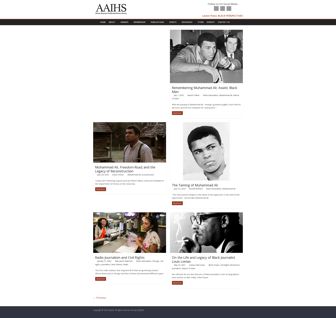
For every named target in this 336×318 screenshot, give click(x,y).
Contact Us (224, 22)
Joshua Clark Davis (197, 265)
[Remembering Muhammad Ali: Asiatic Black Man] (206, 31)
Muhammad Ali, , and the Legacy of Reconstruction (125, 169)
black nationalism (210, 95)
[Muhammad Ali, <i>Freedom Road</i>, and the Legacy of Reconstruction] (129, 123)
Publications (157, 22)
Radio (125, 264)
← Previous (99, 297)
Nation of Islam (188, 268)
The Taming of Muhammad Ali (195, 185)
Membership (139, 22)
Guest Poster (118, 174)
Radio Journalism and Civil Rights (120, 257)
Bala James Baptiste (124, 261)
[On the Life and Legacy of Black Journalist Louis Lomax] (206, 213)
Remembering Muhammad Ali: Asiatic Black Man (204, 89)
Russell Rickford (196, 188)
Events (172, 22)
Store (201, 22)
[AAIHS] (110, 4)
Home (103, 22)
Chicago (155, 261)
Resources (187, 22)
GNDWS (140, 310)
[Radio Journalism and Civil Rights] (129, 213)
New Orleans (116, 264)
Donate (211, 22)
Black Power (214, 265)
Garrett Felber (193, 95)
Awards (124, 22)
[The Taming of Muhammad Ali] (206, 123)
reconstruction (147, 174)
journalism (105, 264)
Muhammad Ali (225, 95)
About (112, 22)
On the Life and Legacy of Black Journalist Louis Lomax (203, 259)
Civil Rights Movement (230, 265)
